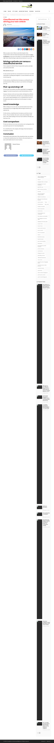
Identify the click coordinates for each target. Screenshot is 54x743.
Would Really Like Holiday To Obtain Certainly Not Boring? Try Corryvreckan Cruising (46, 522)
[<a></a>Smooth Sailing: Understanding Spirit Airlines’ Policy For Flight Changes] (39, 159)
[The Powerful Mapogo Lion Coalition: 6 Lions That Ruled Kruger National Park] (39, 397)
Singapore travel (41, 253)
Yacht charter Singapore (43, 272)
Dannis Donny (9, 24)
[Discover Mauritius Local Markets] (39, 514)
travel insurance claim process (42, 265)
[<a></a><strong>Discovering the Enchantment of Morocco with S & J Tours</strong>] (39, 142)
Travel (9, 11)
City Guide (15, 11)
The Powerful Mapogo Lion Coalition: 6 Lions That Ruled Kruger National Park (46, 398)
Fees (46, 202)
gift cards (47, 204)
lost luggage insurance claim (42, 219)
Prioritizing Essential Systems (42, 246)
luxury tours (40, 225)
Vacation (37, 11)
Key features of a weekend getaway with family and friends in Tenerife (46, 286)
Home (5, 11)
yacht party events (41, 274)
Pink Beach (40, 243)
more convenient (41, 232)
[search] (49, 11)
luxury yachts (40, 230)
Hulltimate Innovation (45, 507)
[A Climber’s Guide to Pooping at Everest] (39, 28)
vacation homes (41, 268)
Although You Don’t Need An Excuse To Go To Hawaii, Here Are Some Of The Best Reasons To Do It (46, 388)
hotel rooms (40, 210)
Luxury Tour (40, 223)
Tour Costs (40, 259)
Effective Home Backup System (42, 199)
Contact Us (15, 1)
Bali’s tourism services (42, 189)
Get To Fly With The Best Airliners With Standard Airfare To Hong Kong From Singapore (46, 725)
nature (39, 234)
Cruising (31, 11)
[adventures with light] (27, 6)
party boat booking (41, 241)
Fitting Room (40, 204)
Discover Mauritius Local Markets (46, 513)
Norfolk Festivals (41, 236)
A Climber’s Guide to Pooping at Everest (46, 28)
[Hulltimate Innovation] (39, 507)
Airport (39, 179)
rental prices (40, 251)
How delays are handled (42, 216)
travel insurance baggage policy (43, 262)
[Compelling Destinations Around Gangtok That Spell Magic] (39, 454)
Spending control (41, 255)
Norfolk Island (40, 239)
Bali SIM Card (40, 187)
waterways (40, 270)
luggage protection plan (42, 221)
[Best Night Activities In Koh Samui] (39, 34)
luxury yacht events (42, 228)
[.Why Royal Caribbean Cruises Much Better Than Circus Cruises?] (39, 89)
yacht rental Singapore (42, 277)
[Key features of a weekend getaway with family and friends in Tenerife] (39, 334)
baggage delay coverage (43, 181)
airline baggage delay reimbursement (42, 177)
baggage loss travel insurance (42, 184)
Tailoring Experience (42, 257)
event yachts (40, 202)
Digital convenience (42, 196)
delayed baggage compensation (41, 194)
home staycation (41, 208)
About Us (20, 1)
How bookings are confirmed (41, 214)
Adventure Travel (23, 11)
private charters (41, 248)
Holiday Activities (41, 206)
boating (39, 191)
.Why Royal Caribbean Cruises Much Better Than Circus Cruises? (46, 42)
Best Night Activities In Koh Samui (46, 34)
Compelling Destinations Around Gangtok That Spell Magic (46, 406)
